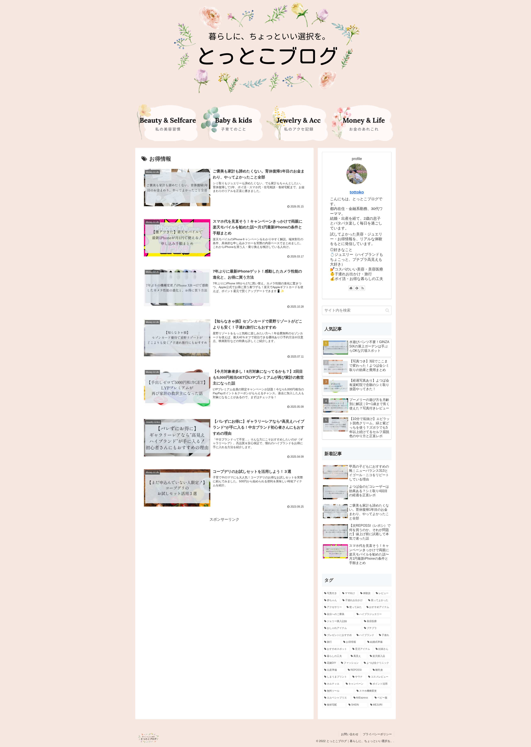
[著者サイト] (350, 288)
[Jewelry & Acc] (298, 122)
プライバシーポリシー (377, 734)
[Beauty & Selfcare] (167, 122)
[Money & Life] (363, 122)
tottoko (357, 192)
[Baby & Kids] (233, 122)
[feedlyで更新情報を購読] (356, 288)
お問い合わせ (349, 734)
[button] (387, 310)
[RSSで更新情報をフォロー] (362, 288)
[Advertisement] (224, 552)
